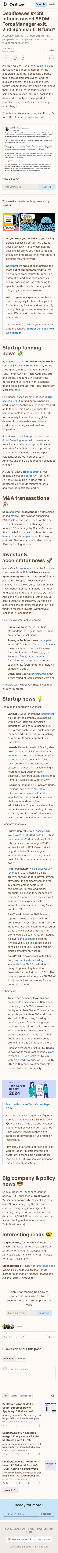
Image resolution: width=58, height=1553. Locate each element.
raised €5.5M (29, 475)
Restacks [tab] (22, 1358)
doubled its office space (22, 1002)
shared (45, 775)
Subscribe (41, 4)
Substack (14, 1546)
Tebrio (48, 396)
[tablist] (15, 1359)
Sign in (51, 4)
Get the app (44, 1539)
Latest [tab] (14, 1395)
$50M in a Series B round (28, 365)
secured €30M (11, 400)
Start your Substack (21, 1539)
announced (26, 568)
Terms (39, 1528)
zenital (13, 265)
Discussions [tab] (25, 1395)
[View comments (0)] (16, 58)
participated (46, 640)
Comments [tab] (9, 1358)
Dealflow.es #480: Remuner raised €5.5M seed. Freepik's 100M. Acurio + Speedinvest (20, 1465)
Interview (7, 684)
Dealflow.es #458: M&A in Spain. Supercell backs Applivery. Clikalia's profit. (18, 1408)
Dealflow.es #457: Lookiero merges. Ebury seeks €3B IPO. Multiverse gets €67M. (20, 1436)
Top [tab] (6, 1395)
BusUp (28, 436)
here (17, 389)
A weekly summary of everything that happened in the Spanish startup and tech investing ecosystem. (21, 1417)
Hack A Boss (31, 471)
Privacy (30, 1528)
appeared (29, 536)
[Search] (53, 1396)
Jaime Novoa (8, 48)
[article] (29, 1414)
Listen (51, 50)
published (42, 65)
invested (30, 627)
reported (13, 918)
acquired (14, 511)
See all (8, 1490)
